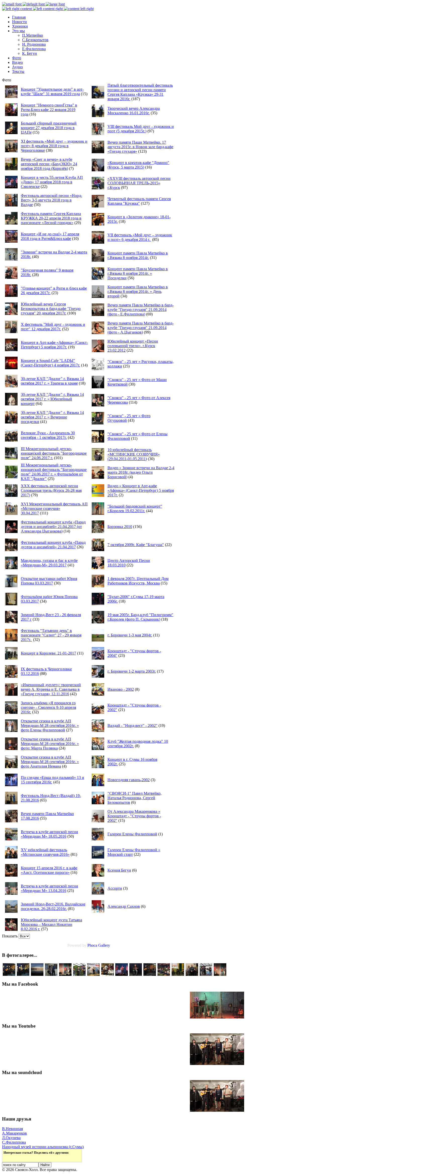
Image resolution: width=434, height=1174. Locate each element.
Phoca (92, 945)
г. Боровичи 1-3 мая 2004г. (129, 635)
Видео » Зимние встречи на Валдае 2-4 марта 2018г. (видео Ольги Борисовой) (140, 472)
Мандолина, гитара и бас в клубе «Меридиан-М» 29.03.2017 (49, 562)
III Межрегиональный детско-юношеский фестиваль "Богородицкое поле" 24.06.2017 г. (54, 453)
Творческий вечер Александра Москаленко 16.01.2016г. (133, 110)
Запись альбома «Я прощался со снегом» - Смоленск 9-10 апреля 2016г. (48, 707)
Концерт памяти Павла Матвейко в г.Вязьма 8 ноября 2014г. (137, 255)
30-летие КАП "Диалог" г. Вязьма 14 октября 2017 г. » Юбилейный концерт (52, 399)
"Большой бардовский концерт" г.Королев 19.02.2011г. (134, 508)
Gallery (104, 945)
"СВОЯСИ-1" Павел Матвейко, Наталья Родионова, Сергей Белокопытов (134, 798)
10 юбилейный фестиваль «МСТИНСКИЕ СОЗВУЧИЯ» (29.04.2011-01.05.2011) (133, 454)
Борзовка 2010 (119, 526)
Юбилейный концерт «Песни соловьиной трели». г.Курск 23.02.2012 (132, 345)
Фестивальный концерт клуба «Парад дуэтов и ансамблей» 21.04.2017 (53, 544)
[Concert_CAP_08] (135, 974)
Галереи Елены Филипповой (132, 834)
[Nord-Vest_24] (65, 974)
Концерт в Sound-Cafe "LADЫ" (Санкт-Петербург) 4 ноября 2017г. (50, 362)
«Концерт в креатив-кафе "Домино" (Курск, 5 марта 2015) (138, 165)
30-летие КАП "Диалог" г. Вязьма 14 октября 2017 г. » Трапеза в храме (52, 381)
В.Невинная (12, 1129)
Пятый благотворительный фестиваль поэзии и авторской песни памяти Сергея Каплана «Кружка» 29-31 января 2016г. (140, 92)
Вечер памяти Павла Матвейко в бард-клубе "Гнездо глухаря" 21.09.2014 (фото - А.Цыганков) (140, 327)
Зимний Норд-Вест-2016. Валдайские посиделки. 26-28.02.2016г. (53, 906)
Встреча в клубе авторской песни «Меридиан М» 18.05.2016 (49, 834)
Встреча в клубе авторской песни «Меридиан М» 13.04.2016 (49, 888)
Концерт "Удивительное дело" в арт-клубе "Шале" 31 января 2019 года (52, 91)
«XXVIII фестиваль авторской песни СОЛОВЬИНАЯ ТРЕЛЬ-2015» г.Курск (139, 183)
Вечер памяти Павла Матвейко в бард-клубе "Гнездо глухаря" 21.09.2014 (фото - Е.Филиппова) (140, 309)
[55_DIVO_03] (51, 974)
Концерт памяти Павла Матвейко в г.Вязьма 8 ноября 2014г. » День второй (137, 291)
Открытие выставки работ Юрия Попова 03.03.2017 (49, 580)
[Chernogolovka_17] (93, 974)
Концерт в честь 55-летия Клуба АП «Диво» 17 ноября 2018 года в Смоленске (52, 182)
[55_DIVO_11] (121, 974)
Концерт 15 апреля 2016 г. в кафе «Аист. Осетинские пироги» (49, 870)
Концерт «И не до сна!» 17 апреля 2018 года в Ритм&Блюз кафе (50, 236)
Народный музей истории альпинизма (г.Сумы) (43, 1147)
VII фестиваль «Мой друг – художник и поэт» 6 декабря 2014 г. (139, 237)
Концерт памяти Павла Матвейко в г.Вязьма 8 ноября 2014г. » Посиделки (137, 273)
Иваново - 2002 (120, 689)
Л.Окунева (11, 1138)
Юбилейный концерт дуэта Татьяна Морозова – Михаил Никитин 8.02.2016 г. (51, 924)
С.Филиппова (14, 1142)
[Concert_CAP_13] (23, 974)
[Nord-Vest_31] (206, 974)
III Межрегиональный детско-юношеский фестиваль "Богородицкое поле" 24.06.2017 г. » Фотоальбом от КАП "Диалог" (54, 472)
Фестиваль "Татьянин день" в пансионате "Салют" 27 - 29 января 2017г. (51, 635)
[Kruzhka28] (192, 974)
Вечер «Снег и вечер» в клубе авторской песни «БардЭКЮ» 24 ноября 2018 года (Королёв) (49, 164)
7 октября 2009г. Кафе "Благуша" (135, 545)
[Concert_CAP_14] (149, 974)
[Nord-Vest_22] (220, 974)
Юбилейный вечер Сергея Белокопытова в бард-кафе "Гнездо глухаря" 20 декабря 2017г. (51, 308)
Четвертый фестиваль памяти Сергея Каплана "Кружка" (139, 201)
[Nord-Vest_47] (37, 974)
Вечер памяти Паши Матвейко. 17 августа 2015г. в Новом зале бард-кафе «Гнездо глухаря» (140, 146)
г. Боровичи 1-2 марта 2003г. (131, 671)
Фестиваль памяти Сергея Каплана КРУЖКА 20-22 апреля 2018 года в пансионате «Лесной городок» (51, 218)
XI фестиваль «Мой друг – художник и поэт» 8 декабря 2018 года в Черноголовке (54, 145)
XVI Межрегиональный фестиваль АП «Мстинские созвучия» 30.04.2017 (54, 508)
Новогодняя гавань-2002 (128, 780)
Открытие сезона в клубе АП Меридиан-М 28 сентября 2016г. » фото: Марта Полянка (50, 743)
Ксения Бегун (119, 870)
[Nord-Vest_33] (79, 974)
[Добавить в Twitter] (8, 1158)
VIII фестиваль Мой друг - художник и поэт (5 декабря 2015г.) (140, 128)
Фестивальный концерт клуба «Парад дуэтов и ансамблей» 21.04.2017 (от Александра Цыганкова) (53, 526)
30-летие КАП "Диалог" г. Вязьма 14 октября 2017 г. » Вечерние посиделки (52, 417)
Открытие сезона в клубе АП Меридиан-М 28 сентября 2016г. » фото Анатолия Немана (50, 761)
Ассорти (114, 888)
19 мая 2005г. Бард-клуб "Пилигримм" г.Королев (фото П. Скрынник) (140, 617)
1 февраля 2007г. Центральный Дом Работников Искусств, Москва (138, 580)
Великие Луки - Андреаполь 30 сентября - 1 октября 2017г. (48, 435)
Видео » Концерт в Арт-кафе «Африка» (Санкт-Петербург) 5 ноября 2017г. (140, 490)
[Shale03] (163, 974)
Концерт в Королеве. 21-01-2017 (48, 653)
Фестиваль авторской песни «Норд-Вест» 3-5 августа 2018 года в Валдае (51, 200)
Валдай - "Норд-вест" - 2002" (132, 725)
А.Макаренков (14, 1133)
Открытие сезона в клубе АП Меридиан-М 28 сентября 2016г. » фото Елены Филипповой (50, 725)
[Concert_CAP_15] (9, 974)
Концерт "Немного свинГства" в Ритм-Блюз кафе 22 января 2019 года (49, 109)
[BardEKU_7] (178, 974)
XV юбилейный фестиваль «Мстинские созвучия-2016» (45, 852)
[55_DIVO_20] (107, 974)
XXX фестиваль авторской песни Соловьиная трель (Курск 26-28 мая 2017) (51, 490)
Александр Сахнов (123, 906)
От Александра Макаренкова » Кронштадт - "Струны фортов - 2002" (134, 816)
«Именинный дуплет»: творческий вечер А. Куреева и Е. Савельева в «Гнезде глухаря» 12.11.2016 (51, 689)
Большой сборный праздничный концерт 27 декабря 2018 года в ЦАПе (49, 127)
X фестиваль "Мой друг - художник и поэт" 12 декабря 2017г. (53, 326)
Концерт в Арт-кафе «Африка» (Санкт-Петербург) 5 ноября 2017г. (54, 344)
